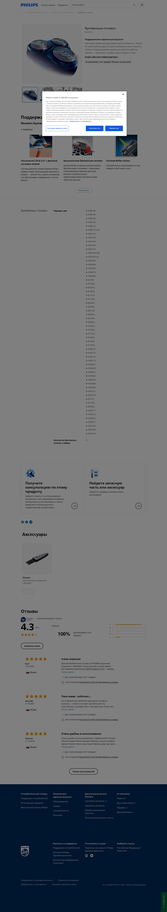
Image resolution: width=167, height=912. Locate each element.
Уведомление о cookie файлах (80, 121)
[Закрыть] (123, 94)
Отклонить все (94, 128)
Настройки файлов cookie (57, 128)
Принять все (114, 128)
